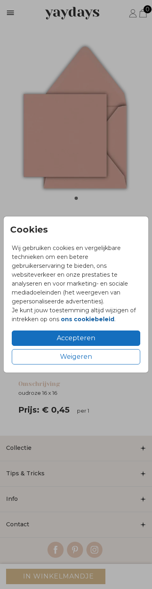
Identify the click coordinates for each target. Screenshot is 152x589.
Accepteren (76, 338)
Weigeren (76, 356)
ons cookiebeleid (87, 319)
